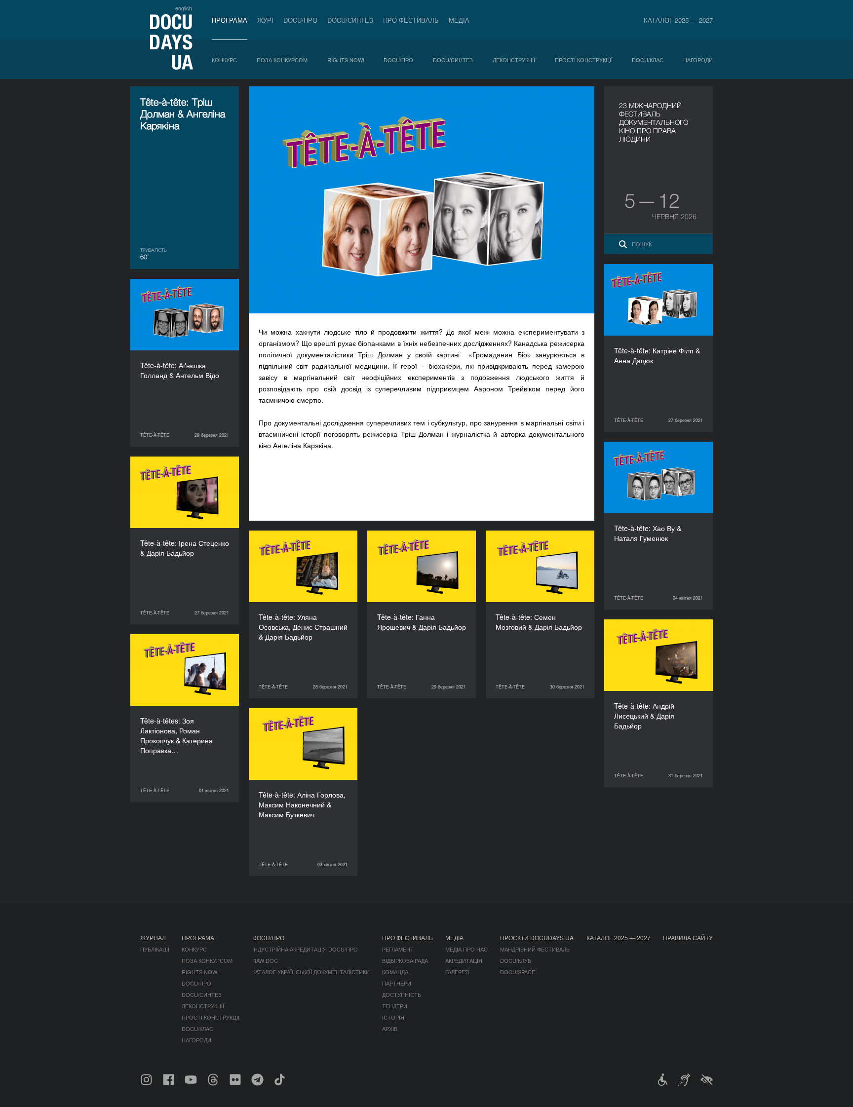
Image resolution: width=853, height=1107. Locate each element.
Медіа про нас (466, 949)
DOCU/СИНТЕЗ (350, 20)
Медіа (459, 20)
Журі (265, 20)
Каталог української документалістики (311, 972)
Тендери (394, 1006)
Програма (229, 20)
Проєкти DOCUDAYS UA (537, 937)
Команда (395, 972)
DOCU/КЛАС (647, 60)
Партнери (396, 983)
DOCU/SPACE (517, 972)
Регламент (398, 949)
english (183, 8)
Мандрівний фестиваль (535, 949)
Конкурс (224, 60)
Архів (389, 1028)
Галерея (457, 972)
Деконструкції (514, 60)
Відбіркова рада (405, 960)
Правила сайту (688, 937)
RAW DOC (265, 960)
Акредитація (463, 960)
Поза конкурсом (282, 60)
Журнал (153, 937)
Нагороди (698, 60)
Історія (393, 1017)
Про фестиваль (411, 20)
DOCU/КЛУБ (515, 960)
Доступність (401, 994)
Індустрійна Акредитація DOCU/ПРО (305, 949)
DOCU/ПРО (300, 20)
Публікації (154, 949)
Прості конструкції (584, 60)
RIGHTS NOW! (345, 60)
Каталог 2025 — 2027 (678, 20)
